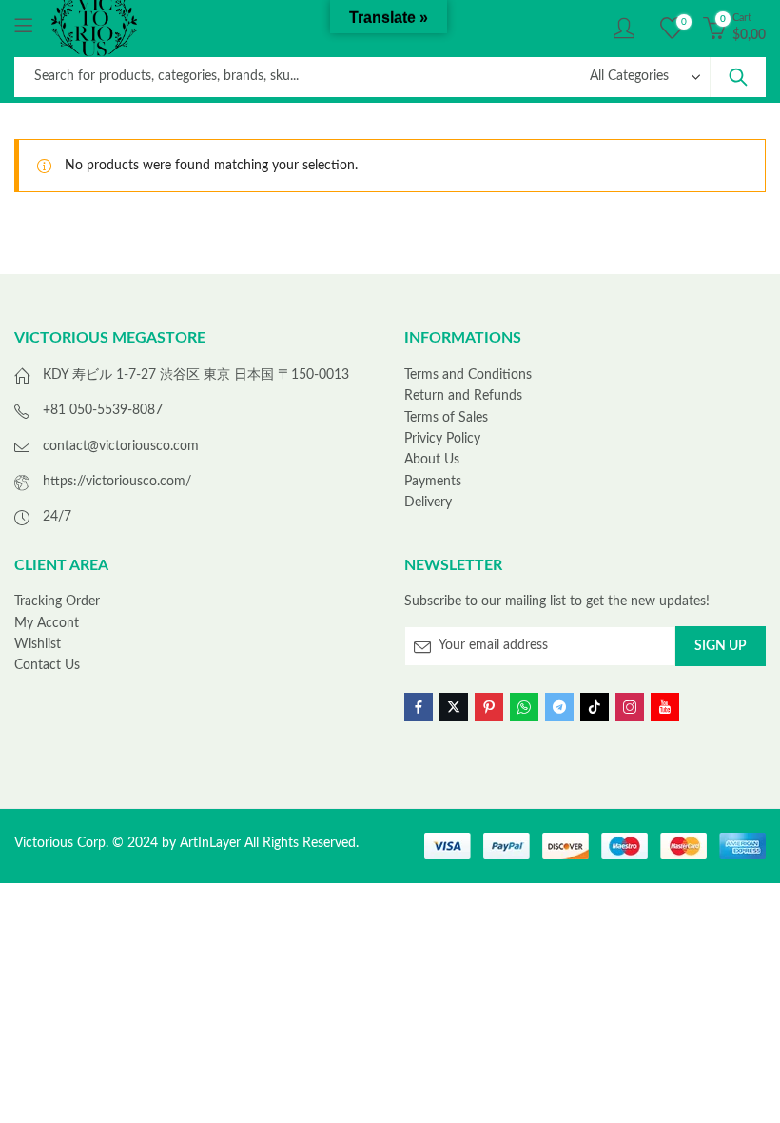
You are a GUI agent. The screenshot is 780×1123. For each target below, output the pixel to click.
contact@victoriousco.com (121, 446)
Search (738, 77)
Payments (432, 481)
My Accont (46, 623)
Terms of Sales (446, 417)
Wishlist (37, 644)
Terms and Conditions (468, 375)
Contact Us (47, 665)
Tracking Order (57, 601)
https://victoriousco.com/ (117, 481)
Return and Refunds (463, 396)
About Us (431, 459)
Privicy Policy (442, 438)
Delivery (428, 502)
